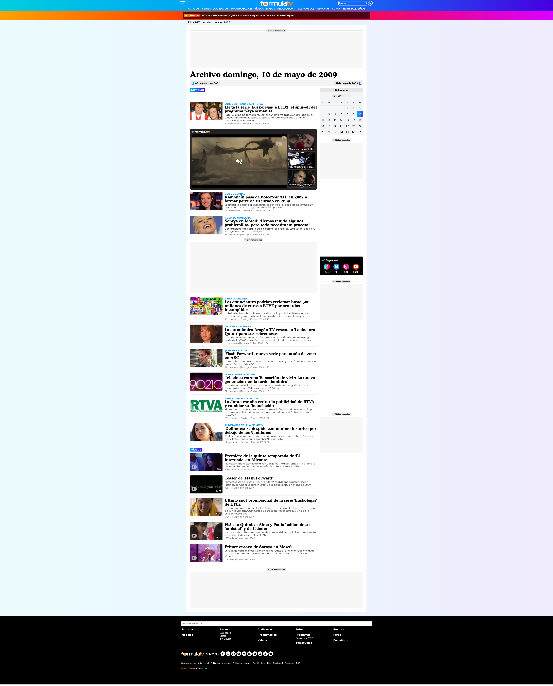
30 (353, 132)
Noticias (194, 8)
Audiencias (221, 8)
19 (329, 126)
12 (329, 120)
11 (323, 120)
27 (335, 132)
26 (328, 132)
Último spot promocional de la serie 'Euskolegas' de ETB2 (271, 502)
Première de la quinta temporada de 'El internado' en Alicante (262, 458)
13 (335, 120)
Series (206, 8)
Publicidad (278, 663)
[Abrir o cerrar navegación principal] (182, 3)
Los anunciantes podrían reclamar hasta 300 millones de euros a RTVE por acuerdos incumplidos (267, 305)
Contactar (289, 663)
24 (359, 126)
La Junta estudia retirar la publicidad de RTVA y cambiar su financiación (269, 403)
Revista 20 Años (354, 8)
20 (335, 126)
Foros (336, 8)
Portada (187, 629)
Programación (241, 8)
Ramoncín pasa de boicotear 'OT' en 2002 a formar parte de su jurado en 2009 (266, 199)
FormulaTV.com (188, 668)
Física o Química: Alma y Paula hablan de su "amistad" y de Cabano (267, 526)
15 (347, 120)
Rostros (338, 629)
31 (360, 132)
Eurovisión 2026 (304, 638)
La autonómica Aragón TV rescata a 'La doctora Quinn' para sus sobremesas (270, 331)
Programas (285, 8)
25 (322, 132)
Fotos (270, 8)
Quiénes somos (188, 663)
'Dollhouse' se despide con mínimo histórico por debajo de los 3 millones (270, 430)
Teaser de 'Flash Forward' (249, 478)
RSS (298, 663)
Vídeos (259, 8)
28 (341, 132)
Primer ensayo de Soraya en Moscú (258, 546)
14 (341, 120)
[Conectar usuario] (370, 3)
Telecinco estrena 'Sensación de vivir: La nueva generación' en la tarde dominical (270, 379)
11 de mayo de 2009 (347, 83)
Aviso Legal (203, 663)
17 (360, 120)
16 (354, 120)
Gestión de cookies (262, 663)
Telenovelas (305, 8)
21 (341, 126)
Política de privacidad (221, 663)
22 (347, 126)
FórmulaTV (194, 22)
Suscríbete (340, 640)
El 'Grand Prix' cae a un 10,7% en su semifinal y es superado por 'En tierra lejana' (240, 15)
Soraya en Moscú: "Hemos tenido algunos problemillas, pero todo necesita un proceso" (267, 223)
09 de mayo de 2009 (206, 83)
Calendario (225, 633)
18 (322, 126)
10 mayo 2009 (222, 22)
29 (347, 132)
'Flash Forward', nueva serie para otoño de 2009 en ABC (270, 355)
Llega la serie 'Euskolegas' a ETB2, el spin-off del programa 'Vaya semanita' (271, 109)
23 (353, 126)
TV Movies (225, 639)
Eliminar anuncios (277, 30)
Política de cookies (242, 663)
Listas (223, 636)
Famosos (323, 8)
